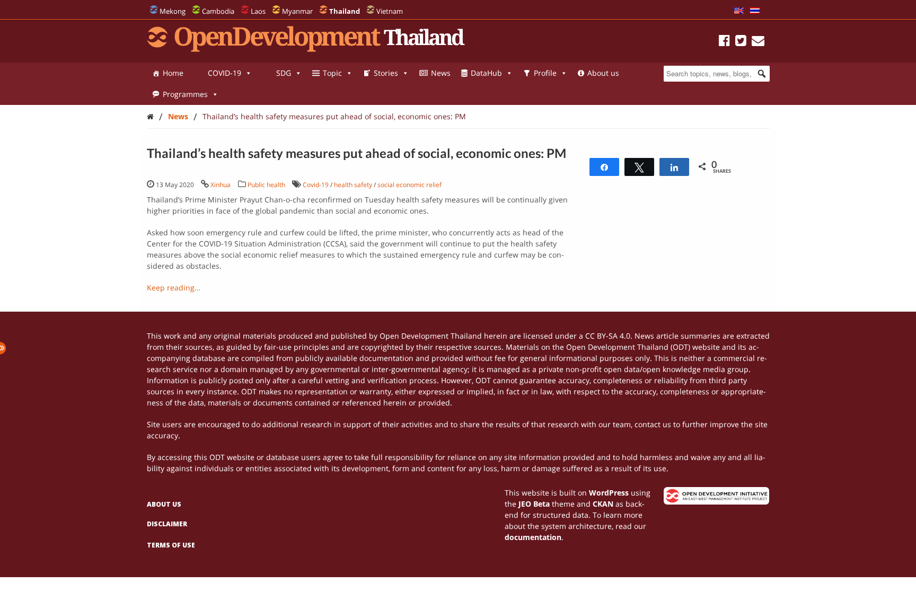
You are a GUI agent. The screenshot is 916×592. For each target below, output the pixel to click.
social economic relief (409, 184)
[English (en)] (739, 11)
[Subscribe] (758, 42)
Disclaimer (167, 523)
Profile (545, 73)
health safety (353, 184)
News (441, 73)
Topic (332, 73)
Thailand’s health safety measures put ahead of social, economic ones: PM (334, 116)
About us (603, 73)
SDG (283, 73)
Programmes (185, 94)
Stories (386, 73)
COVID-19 (224, 73)
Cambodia (218, 11)
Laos (258, 11)
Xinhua (220, 184)
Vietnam (389, 11)
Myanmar (297, 11)
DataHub (486, 73)
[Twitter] (740, 42)
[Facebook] (724, 42)
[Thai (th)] (755, 11)
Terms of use (171, 545)
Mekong (173, 11)
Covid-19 (316, 184)
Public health (266, 184)
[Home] (150, 116)
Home (173, 73)
